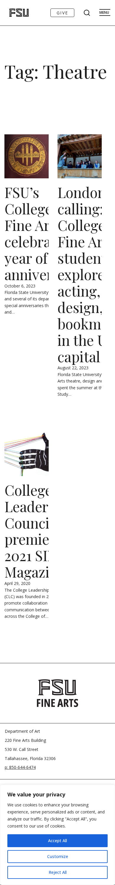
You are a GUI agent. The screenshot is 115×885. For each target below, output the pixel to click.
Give (62, 13)
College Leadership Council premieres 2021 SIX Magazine (39, 530)
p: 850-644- (15, 767)
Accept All (57, 840)
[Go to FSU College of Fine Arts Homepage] (57, 693)
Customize (57, 856)
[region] (57, 835)
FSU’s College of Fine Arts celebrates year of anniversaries (47, 233)
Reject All (58, 872)
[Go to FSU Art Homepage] (13, 13)
